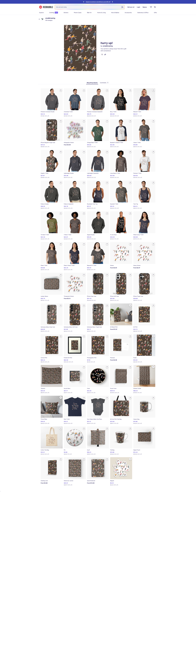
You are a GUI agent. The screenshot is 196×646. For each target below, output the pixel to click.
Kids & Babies (115, 12)
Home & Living (101, 12)
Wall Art (89, 12)
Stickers (66, 12)
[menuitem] (41, 12)
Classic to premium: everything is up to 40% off (98, 1)
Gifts (155, 12)
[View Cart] (155, 7)
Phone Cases (77, 12)
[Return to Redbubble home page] (46, 7)
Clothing (53, 12)
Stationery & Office (142, 12)
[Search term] (122, 7)
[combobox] (89, 7)
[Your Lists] (151, 7)
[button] (98, 1)
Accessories (128, 12)
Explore (41, 12)
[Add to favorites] (102, 54)
